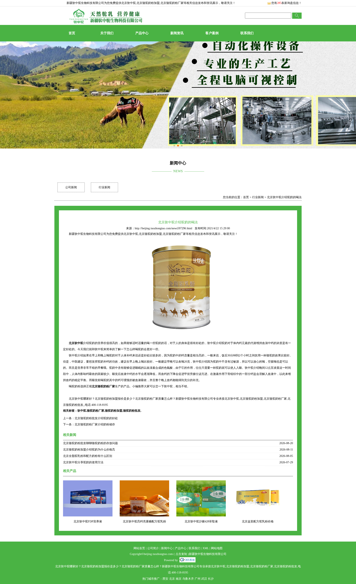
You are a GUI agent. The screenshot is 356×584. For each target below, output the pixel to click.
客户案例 (212, 33)
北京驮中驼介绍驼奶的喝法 (284, 197)
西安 (165, 578)
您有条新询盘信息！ (286, 3)
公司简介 (153, 548)
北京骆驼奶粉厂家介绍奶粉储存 (95, 424)
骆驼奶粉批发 (132, 410)
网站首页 (139, 548)
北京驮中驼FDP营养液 (88, 521)
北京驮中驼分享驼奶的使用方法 (83, 462)
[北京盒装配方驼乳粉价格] (257, 483)
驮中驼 (81, 410)
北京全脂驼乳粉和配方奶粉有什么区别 (87, 456)
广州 (197, 578)
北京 (172, 578)
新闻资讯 (177, 33)
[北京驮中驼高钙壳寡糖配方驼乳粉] (144, 483)
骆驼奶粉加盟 (113, 410)
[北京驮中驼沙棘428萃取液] (201, 483)
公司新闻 (71, 187)
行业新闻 (104, 187)
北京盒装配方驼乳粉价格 (258, 521)
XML (206, 548)
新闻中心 (167, 548)
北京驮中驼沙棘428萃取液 (201, 521)
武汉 (204, 578)
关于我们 (107, 33)
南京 (179, 578)
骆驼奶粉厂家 (95, 410)
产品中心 (142, 33)
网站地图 (216, 548)
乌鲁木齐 (188, 578)
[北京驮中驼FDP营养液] (87, 483)
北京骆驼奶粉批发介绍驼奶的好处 (96, 418)
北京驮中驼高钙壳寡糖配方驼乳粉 (144, 521)
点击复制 (181, 554)
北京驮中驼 (128, 3)
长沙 (211, 578)
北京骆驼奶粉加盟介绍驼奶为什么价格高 (89, 449)
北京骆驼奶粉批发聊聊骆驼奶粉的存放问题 (90, 443)
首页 (72, 33)
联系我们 (247, 33)
